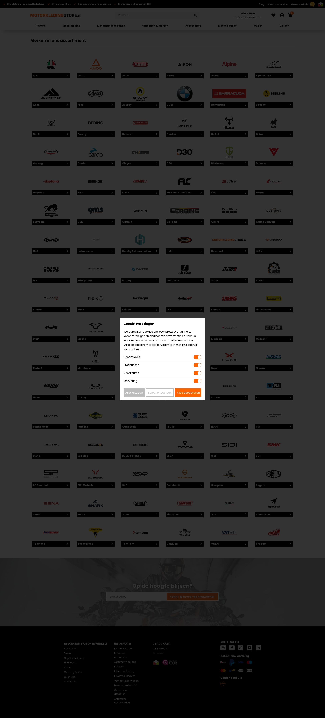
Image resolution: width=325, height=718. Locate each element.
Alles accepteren (188, 393)
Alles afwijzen (134, 393)
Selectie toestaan (160, 393)
